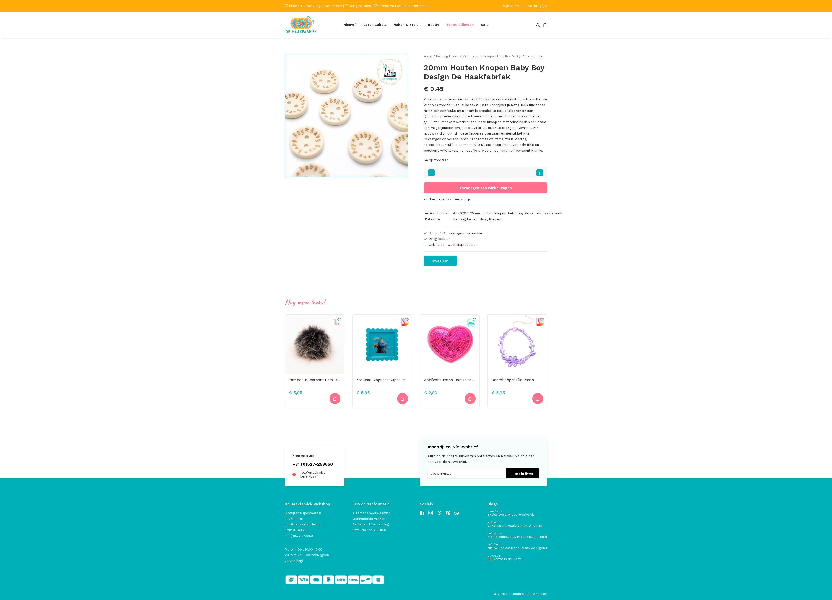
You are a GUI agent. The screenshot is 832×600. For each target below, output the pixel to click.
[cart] (544, 25)
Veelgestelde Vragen (368, 519)
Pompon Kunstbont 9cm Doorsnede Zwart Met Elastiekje (340, 380)
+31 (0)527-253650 (312, 464)
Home (428, 56)
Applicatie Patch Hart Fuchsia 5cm (455, 380)
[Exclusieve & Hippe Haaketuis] (517, 513)
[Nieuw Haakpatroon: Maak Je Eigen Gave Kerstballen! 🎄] (517, 546)
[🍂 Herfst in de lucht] (517, 558)
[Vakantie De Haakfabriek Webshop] (517, 524)
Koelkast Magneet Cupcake (380, 380)
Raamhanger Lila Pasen (513, 380)
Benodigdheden (460, 25)
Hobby (433, 25)
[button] (538, 25)
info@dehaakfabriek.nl (303, 524)
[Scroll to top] (823, 591)
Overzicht (440, 261)
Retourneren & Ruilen (369, 530)
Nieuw (348, 25)
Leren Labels (375, 25)
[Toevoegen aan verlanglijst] (339, 319)
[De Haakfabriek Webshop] (301, 25)
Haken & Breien (407, 25)
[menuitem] (513, 6)
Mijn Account (513, 6)
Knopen (495, 219)
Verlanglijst (538, 6)
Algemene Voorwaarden (371, 513)
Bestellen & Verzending (370, 524)
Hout (483, 219)
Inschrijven (523, 473)
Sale (485, 25)
